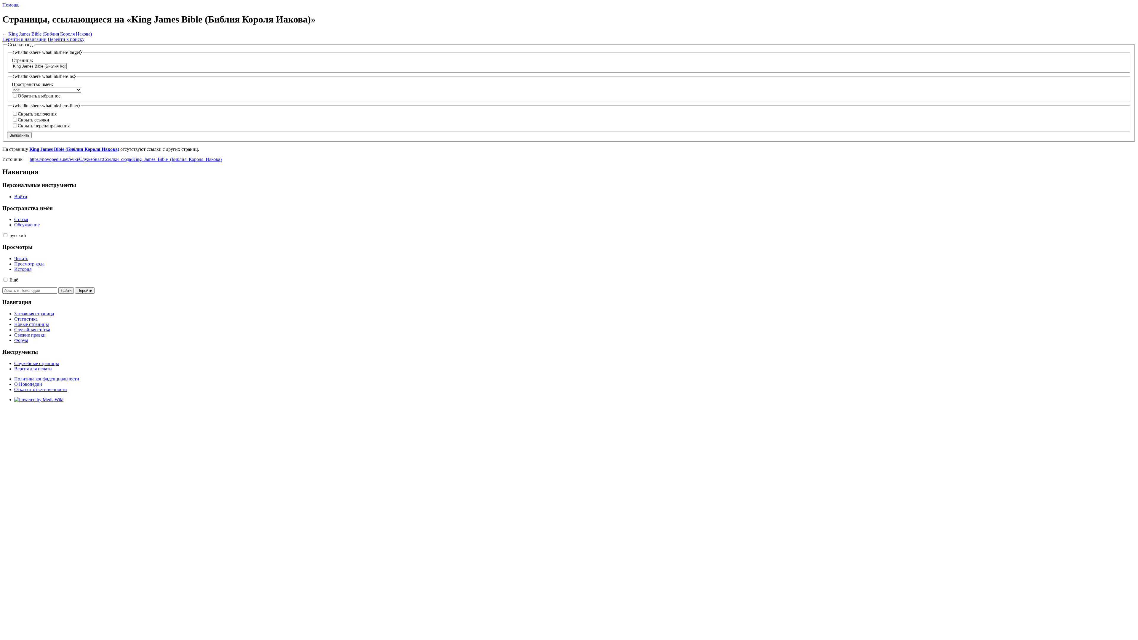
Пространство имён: (32, 84)
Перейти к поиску (66, 39)
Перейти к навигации (24, 39)
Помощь (10, 4)
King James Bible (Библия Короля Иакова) (50, 33)
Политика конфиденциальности (46, 378)
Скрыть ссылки (33, 119)
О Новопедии (28, 384)
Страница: (22, 60)
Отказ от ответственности (40, 389)
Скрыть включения (37, 113)
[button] (5, 235)
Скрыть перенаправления (44, 125)
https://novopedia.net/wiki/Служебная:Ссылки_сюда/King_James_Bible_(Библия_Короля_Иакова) (126, 159)
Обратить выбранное (39, 95)
